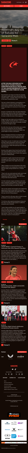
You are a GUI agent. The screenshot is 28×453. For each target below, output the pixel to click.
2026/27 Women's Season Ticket (10, 389)
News (5, 381)
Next (24, 219)
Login (21, 6)
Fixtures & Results (8, 382)
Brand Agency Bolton (11, 448)
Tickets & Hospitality (8, 384)
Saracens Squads (7, 386)
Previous (5, 219)
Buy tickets (7, 6)
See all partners (21, 351)
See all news (22, 224)
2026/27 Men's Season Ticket (10, 387)
